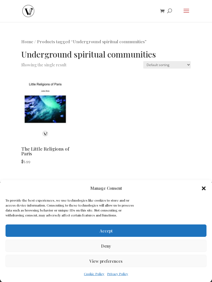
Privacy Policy (117, 274)
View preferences (106, 261)
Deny (106, 246)
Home (27, 41)
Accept (106, 231)
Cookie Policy (94, 274)
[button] (203, 188)
